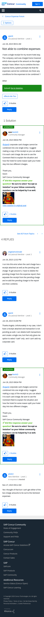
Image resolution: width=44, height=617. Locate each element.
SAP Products (9, 571)
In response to (16, 479)
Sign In (37, 4)
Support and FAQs (11, 537)
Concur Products (10, 554)
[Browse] (4, 10)
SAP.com (7, 566)
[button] (40, 37)
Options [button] (8, 23)
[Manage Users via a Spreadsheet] (42, 233)
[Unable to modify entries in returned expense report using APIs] (38, 233)
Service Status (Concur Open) (16, 583)
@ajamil (6, 145)
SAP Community (10, 575)
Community (21, 4)
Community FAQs (11, 532)
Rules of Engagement (12, 528)
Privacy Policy (8, 601)
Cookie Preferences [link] (24, 603)
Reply (9, 109)
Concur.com (8, 549)
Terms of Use (18, 601)
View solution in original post (14, 206)
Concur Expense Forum (14, 16)
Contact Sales (9, 558)
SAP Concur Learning (12, 588)
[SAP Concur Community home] (8, 3)
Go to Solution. (17, 88)
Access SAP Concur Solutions (16, 545)
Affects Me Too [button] (10, 96)
